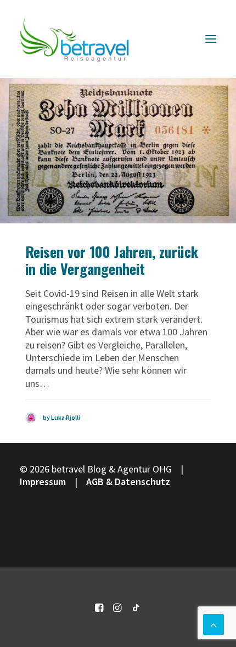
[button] (211, 39)
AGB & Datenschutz (128, 481)
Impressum (43, 481)
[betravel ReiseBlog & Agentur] (75, 39)
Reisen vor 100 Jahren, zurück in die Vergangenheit (111, 260)
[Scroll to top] (213, 623)
